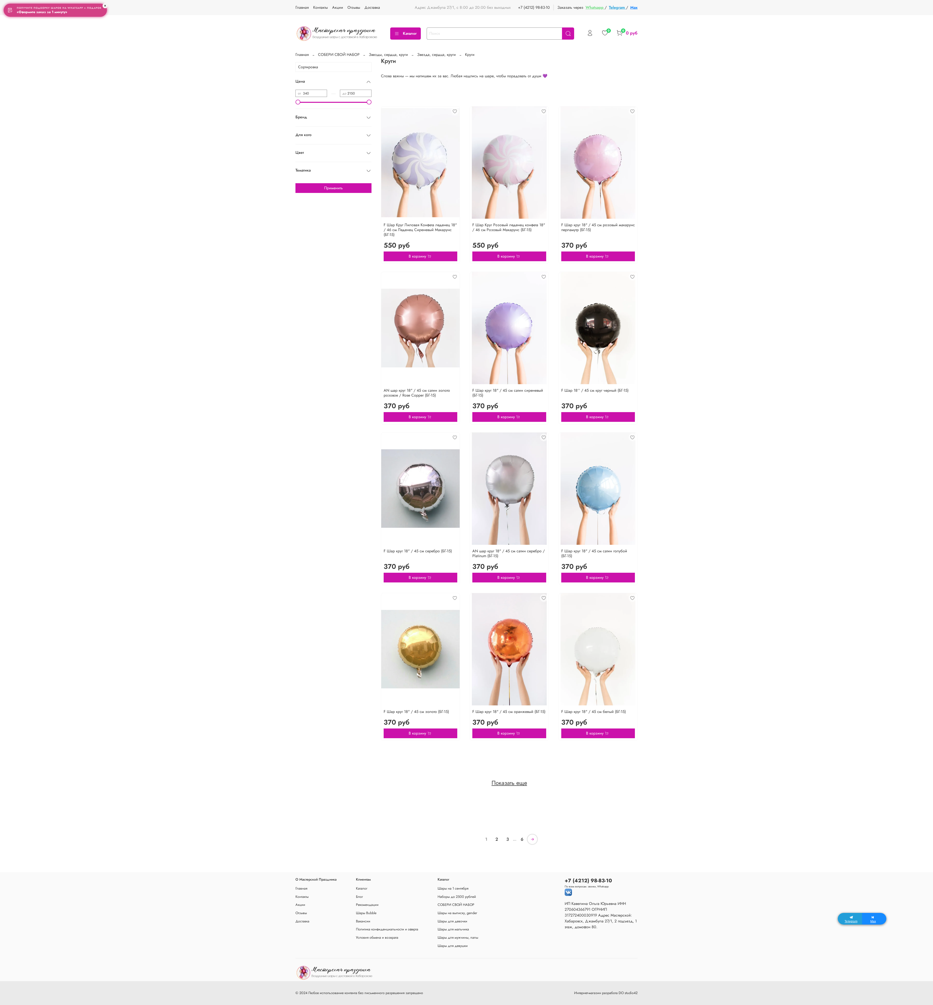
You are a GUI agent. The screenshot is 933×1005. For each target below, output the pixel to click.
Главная (302, 7)
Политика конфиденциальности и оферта (387, 929)
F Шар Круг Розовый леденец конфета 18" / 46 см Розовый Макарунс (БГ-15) (508, 227)
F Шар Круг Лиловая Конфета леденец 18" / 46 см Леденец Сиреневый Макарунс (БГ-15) (420, 229)
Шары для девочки (452, 921)
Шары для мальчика (453, 929)
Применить (333, 188)
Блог (359, 896)
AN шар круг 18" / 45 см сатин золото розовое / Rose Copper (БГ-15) (417, 393)
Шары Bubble (366, 912)
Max (634, 7)
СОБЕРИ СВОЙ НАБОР (339, 54)
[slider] (298, 102)
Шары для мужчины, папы (458, 937)
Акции (337, 7)
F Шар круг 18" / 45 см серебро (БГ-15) (418, 551)
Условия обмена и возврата (377, 937)
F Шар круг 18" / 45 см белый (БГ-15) (593, 711)
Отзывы (353, 7)
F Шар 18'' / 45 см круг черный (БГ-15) (595, 390)
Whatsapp (595, 7)
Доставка (372, 7)
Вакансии (363, 921)
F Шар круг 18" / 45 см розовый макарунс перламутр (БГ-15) (598, 227)
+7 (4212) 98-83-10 (534, 7)
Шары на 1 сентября (453, 888)
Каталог (410, 33)
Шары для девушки (453, 945)
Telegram (617, 7)
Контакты (320, 7)
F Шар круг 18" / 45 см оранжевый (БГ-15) (508, 711)
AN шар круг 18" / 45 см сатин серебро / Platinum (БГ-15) (508, 553)
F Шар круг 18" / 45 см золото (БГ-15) (416, 711)
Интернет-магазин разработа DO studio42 (606, 992)
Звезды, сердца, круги (388, 54)
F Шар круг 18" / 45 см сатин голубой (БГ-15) (594, 553)
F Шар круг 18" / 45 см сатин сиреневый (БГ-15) (507, 393)
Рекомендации (367, 904)
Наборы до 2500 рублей (457, 896)
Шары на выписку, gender (457, 912)
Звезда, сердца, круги (436, 54)
